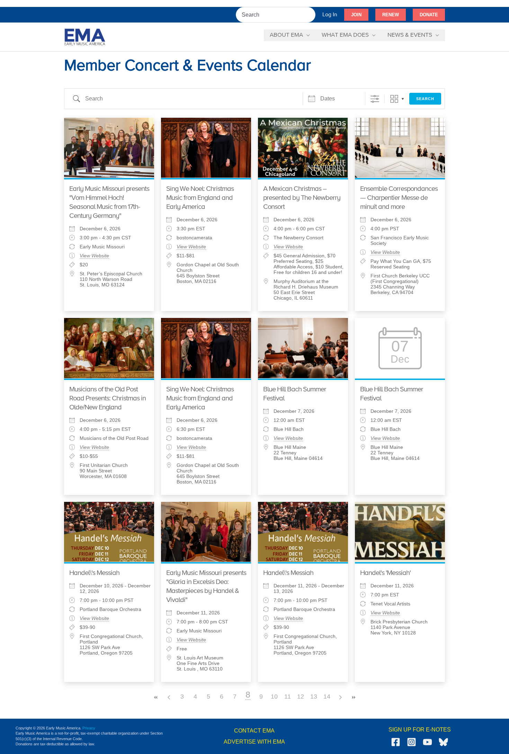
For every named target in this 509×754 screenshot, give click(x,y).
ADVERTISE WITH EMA (254, 742)
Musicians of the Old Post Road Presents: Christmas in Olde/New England (107, 398)
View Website (94, 255)
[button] (356, 15)
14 (326, 696)
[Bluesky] (443, 742)
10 (274, 696)
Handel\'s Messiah (94, 573)
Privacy (88, 728)
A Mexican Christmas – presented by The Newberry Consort (301, 198)
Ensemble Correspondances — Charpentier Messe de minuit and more (399, 198)
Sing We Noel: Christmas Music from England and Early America (200, 198)
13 (313, 696)
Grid (394, 99)
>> (353, 697)
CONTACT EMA (254, 731)
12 (300, 696)
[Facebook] (395, 742)
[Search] (310, 14)
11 (287, 696)
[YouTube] (427, 742)
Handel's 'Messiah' (385, 573)
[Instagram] (411, 742)
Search (425, 99)
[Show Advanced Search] (374, 99)
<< (155, 697)
